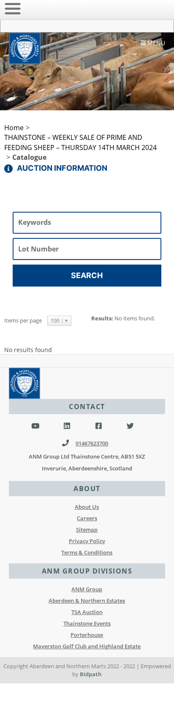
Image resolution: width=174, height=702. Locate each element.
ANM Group (86, 589)
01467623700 (92, 443)
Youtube (35, 426)
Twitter (130, 426)
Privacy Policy (87, 541)
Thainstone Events (87, 623)
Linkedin (67, 426)
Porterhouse (87, 635)
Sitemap (87, 529)
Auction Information (62, 168)
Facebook (98, 426)
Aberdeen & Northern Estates (87, 600)
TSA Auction (87, 612)
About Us (87, 507)
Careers (87, 518)
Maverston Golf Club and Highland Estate (87, 646)
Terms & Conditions (86, 552)
